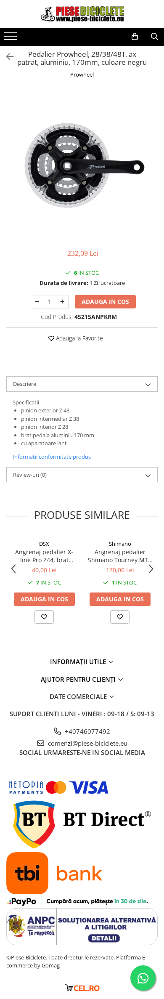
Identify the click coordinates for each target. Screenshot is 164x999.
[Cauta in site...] (154, 36)
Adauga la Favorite (78, 338)
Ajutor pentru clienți (79, 679)
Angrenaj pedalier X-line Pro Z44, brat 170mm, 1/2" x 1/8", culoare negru (44, 556)
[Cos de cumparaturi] (135, 36)
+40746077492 (86, 731)
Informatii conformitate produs (52, 456)
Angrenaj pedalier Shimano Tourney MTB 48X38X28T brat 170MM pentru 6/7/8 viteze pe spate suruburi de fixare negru (120, 556)
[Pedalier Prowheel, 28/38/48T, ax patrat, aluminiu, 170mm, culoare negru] (82, 164)
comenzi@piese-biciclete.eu (86, 743)
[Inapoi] (6, 56)
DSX (44, 543)
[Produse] (11, 38)
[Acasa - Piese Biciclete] (82, 14)
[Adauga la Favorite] (44, 617)
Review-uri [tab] (30, 474)
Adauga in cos (105, 302)
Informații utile (79, 661)
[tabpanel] (82, 164)
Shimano (120, 543)
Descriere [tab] (24, 384)
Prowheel (82, 74)
